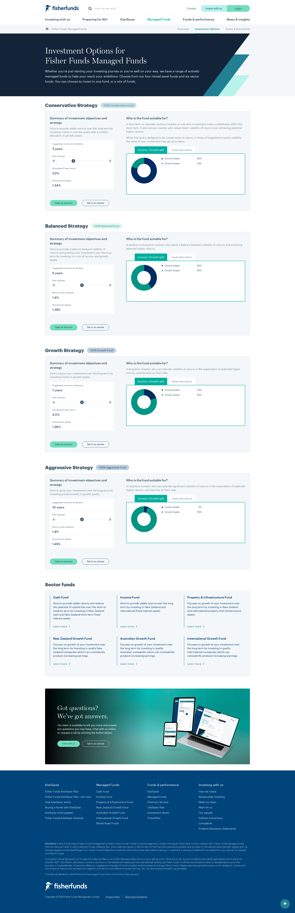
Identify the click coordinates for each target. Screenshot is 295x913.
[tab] (151, 150)
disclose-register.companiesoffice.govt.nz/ (66, 850)
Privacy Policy (105, 874)
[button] (82, 147)
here (189, 846)
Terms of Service (125, 874)
